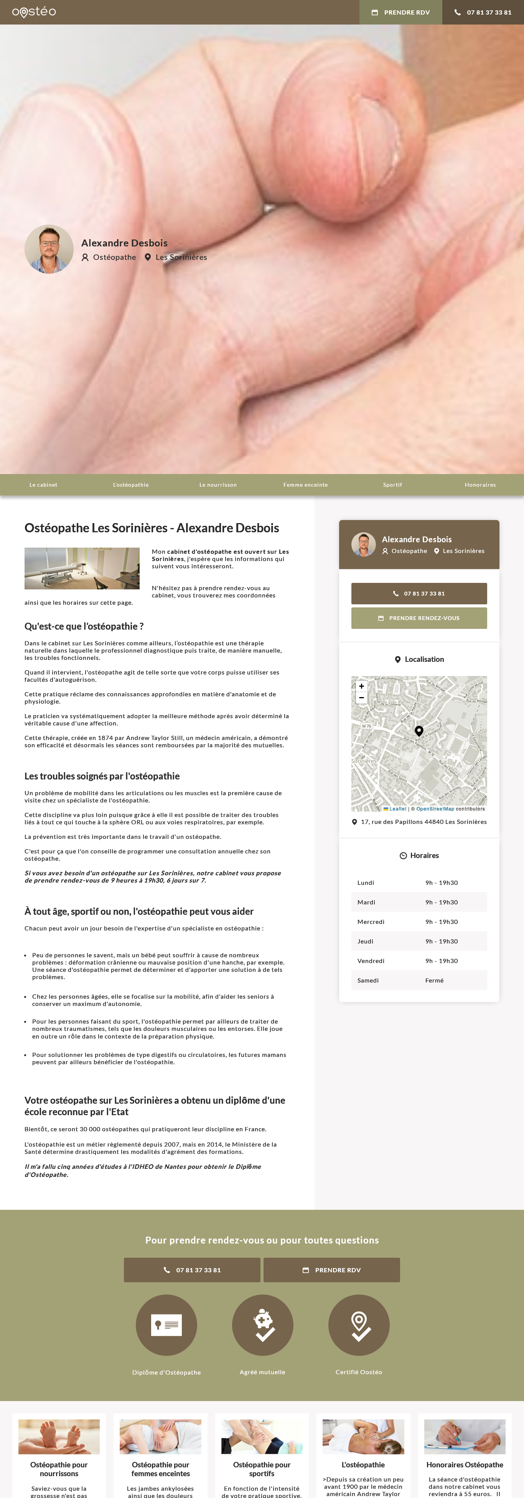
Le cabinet (44, 484)
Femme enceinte (305, 484)
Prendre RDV (407, 12)
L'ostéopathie (131, 484)
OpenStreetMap (436, 808)
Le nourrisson (218, 484)
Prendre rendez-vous (424, 618)
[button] (419, 731)
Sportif (392, 484)
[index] (34, 12)
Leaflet (397, 808)
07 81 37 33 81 (489, 12)
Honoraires (480, 484)
